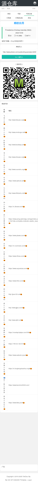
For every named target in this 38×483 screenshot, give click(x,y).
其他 (29, 18)
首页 (3, 8)
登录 (33, 8)
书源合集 (29, 14)
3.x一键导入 (19, 57)
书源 (19, 14)
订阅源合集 (19, 18)
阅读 (8, 8)
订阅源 (9, 18)
